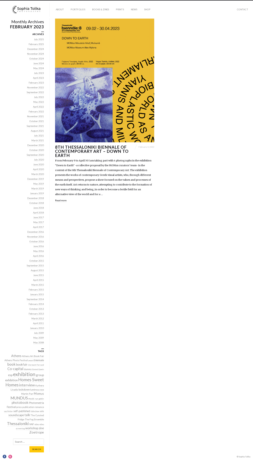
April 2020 (38, 169)
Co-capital (15, 369)
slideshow (35, 411)
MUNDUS (19, 398)
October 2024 (36, 58)
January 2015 (37, 294)
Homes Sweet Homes (25, 382)
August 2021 (37, 130)
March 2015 (37, 284)
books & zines (100, 9)
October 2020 (36, 150)
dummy (28, 369)
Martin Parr (27, 393)
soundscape (16, 415)
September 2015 (35, 265)
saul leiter (8, 411)
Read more (61, 200)
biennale (39, 360)
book (11, 364)
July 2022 (39, 97)
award (31, 360)
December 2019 (35, 179)
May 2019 (38, 183)
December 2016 (35, 231)
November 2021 (35, 116)
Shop (147, 9)
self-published (21, 411)
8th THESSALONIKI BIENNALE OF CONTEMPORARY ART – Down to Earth (92, 151)
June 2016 (38, 246)
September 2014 (35, 299)
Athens (16, 356)
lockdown (24, 389)
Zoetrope (36, 432)
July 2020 (39, 159)
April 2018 (38, 212)
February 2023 (36, 82)
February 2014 (36, 304)
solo (42, 411)
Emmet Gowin (38, 369)
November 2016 (35, 236)
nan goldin (39, 399)
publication (28, 407)
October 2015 (36, 260)
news (134, 9)
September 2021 (35, 126)
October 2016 (36, 241)
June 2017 (38, 217)
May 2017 (38, 222)
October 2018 (36, 203)
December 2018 (35, 198)
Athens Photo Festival (16, 360)
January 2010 (37, 328)
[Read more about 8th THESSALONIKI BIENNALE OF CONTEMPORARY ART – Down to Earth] (104, 80)
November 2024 (35, 53)
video (36, 424)
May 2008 (38, 342)
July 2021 (39, 135)
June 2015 (38, 275)
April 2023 (38, 77)
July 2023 (39, 73)
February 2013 (36, 313)
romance (39, 407)
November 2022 (35, 87)
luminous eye (37, 389)
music (31, 398)
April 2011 (38, 323)
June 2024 (38, 63)
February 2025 (36, 44)
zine (41, 428)
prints (120, 9)
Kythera (39, 385)
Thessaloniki (18, 423)
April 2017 (38, 227)
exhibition (24, 374)
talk (27, 415)
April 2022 (38, 106)
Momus (39, 393)
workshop (31, 428)
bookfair (21, 364)
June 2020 (38, 164)
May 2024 (38, 68)
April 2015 (38, 280)
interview (27, 385)
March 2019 (37, 188)
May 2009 (38, 337)
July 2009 (39, 333)
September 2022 (35, 92)
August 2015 (37, 270)
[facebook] (4, 456)
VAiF (31, 424)
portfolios (78, 9)
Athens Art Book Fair (33, 356)
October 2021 (36, 121)
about (60, 9)
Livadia (14, 389)
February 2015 (36, 289)
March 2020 (37, 174)
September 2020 (35, 154)
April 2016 (38, 256)
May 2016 (38, 251)
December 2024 (35, 49)
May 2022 (38, 102)
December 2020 (35, 145)
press (19, 407)
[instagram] (10, 456)
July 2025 (39, 39)
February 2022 (36, 111)
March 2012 (37, 318)
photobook (20, 402)
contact (242, 9)
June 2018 (38, 207)
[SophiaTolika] (26, 9)
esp (10, 375)
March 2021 (37, 140)
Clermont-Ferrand (36, 365)
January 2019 (37, 193)
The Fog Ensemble (34, 419)
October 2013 (36, 309)
